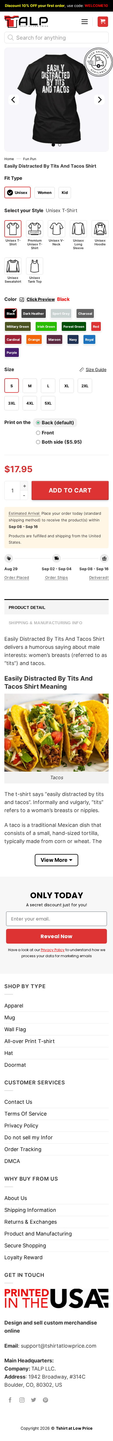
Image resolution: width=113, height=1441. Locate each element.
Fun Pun (29, 159)
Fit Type (13, 178)
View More (54, 860)
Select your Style (23, 210)
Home (9, 159)
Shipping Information (30, 1210)
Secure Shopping (25, 1245)
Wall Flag (15, 1029)
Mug (9, 1017)
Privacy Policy (53, 949)
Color (29, 299)
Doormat (15, 1065)
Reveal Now (56, 936)
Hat (8, 1053)
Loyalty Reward (23, 1257)
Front (48, 433)
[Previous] (13, 99)
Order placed (16, 577)
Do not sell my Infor (28, 1137)
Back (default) (58, 422)
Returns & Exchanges (30, 1222)
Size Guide (96, 369)
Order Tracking (22, 1149)
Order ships (56, 577)
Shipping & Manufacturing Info (45, 623)
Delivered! (99, 577)
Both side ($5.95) (62, 442)
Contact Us (18, 1102)
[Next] (99, 99)
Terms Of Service (25, 1114)
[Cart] (103, 21)
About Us (15, 1198)
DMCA (12, 1161)
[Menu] (84, 21)
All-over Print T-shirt (29, 1041)
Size (55, 369)
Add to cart (70, 490)
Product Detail (27, 607)
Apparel (13, 1006)
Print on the (17, 422)
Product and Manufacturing (38, 1234)
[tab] (56, 606)
